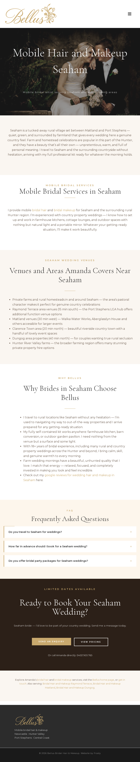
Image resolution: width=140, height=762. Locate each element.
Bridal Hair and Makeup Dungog (75, 687)
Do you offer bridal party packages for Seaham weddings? (48, 560)
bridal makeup (64, 210)
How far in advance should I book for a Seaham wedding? (48, 546)
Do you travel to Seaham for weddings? (35, 532)
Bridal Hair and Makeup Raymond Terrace (67, 683)
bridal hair (39, 210)
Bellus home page (103, 679)
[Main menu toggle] (130, 14)
